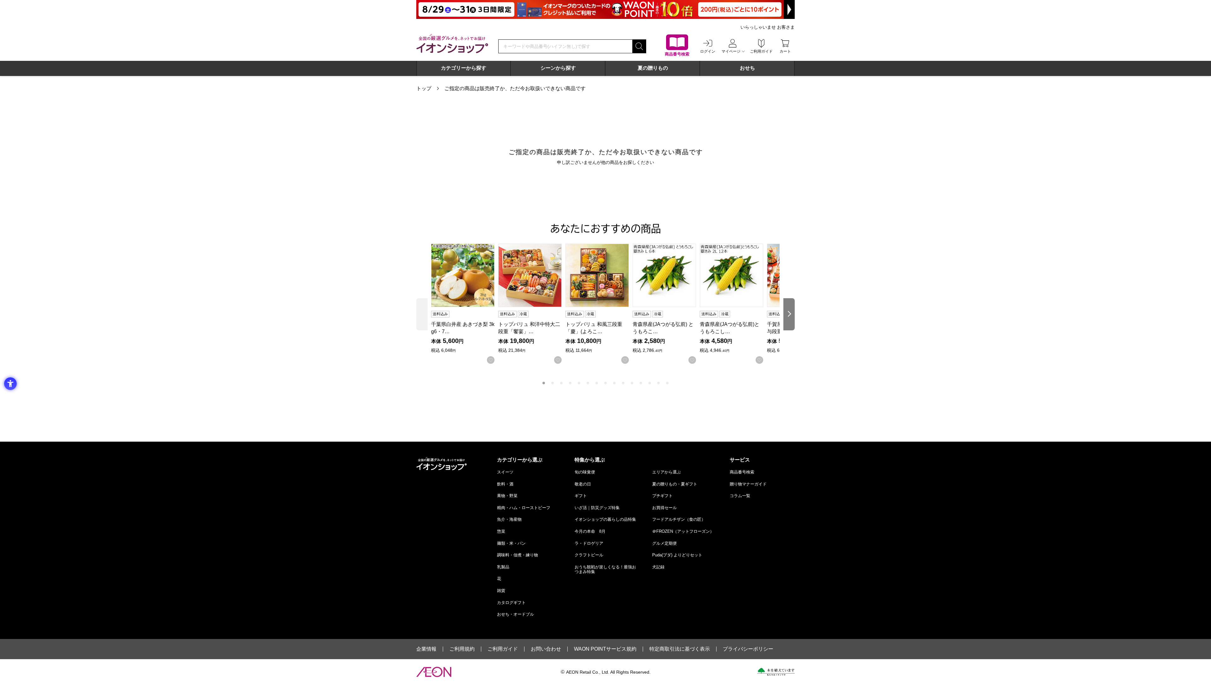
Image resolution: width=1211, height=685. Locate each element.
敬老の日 (583, 484)
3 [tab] (561, 383)
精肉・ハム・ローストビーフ (523, 507)
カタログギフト (511, 602)
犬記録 (658, 567)
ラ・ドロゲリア (589, 543)
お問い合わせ (546, 649)
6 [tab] (588, 383)
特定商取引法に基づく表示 (679, 649)
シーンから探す (558, 68)
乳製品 (503, 567)
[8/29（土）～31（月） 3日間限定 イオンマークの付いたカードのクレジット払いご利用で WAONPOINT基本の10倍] (605, 9)
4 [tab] (570, 383)
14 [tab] (658, 383)
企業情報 (426, 649)
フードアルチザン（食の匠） (678, 519)
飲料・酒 (505, 484)
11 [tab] (632, 383)
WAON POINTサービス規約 (605, 649)
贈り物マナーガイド (748, 484)
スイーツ (505, 472)
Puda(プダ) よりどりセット (677, 555)
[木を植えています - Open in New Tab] (776, 672)
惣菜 (501, 531)
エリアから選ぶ (666, 472)
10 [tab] (623, 383)
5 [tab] (579, 383)
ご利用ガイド (503, 649)
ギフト (581, 495)
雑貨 (501, 590)
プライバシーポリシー (748, 649)
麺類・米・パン (511, 543)
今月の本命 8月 (590, 531)
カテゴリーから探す (463, 68)
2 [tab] (552, 383)
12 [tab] (641, 383)
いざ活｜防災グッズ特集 (597, 507)
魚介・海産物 (509, 519)
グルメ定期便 (664, 543)
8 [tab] (605, 383)
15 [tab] (667, 383)
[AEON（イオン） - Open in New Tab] (433, 672)
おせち (747, 68)
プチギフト (662, 495)
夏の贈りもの (653, 68)
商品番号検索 (742, 472)
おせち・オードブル (515, 614)
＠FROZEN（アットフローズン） (683, 531)
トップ (423, 88)
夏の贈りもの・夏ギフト (674, 484)
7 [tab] (596, 383)
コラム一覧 (740, 495)
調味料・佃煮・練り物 (517, 555)
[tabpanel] (464, 304)
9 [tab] (614, 383)
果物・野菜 (507, 495)
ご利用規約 (462, 649)
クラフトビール (589, 555)
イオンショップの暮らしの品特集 (605, 519)
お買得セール (664, 507)
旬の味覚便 (585, 472)
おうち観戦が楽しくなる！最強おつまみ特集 (605, 569)
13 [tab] (649, 383)
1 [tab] (543, 383)
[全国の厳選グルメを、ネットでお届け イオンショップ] (452, 43)
